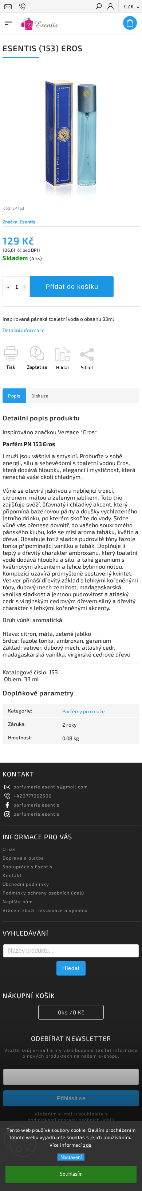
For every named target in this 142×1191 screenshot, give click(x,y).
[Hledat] (98, 6)
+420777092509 (32, 796)
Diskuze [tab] (40, 396)
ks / (71, 1012)
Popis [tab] (14, 396)
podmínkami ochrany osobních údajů (71, 1120)
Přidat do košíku (72, 286)
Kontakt (12, 875)
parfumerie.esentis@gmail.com (50, 787)
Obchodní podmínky (26, 884)
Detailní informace (24, 330)
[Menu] (8, 21)
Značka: (19, 222)
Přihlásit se (71, 1098)
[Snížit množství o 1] (8, 287)
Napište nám (18, 901)
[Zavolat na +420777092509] (23, 6)
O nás (9, 849)
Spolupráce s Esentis (27, 866)
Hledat (71, 968)
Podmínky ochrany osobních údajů (43, 893)
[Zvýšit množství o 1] (24, 287)
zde (87, 1145)
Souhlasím (71, 1174)
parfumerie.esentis (36, 805)
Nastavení (71, 1157)
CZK (129, 6)
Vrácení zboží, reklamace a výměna (45, 910)
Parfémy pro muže (83, 711)
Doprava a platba (23, 858)
